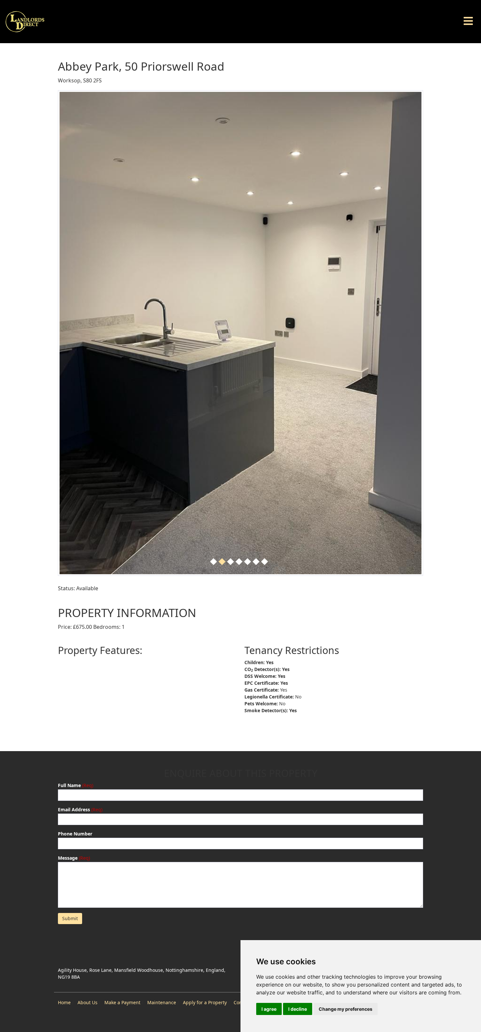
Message (68, 858)
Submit (70, 918)
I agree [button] (268, 1009)
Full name (69, 785)
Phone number (75, 834)
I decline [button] (297, 1009)
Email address (74, 809)
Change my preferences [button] (345, 1009)
